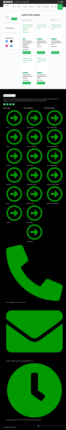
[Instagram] (9, 2)
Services (25, 6)
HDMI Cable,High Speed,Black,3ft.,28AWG (42, 42)
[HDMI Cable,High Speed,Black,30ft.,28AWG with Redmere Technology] (28, 30)
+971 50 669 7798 (24, 2)
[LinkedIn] (12, 2)
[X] (11, 41)
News (53, 6)
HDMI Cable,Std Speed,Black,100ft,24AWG (28, 76)
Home (13, 6)
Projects (39, 6)
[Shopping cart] (60, 7)
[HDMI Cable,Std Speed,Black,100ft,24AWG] (28, 64)
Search (7, 16)
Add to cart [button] (26, 52)
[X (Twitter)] (7, 2)
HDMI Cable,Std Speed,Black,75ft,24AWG (42, 76)
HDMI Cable (39, 38)
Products (31, 6)
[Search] (55, 6)
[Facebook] (4, 2)
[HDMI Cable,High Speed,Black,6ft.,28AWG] (56, 30)
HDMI (24, 38)
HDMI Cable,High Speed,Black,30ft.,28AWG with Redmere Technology (28, 44)
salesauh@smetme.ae (27, 361)
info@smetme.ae (15, 361)
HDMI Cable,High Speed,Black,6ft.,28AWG (56, 42)
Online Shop (46, 6)
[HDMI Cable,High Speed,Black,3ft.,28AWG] (42, 30)
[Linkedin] (13, 104)
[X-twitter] (7, 104)
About (18, 6)
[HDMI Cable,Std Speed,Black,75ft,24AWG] (42, 64)
